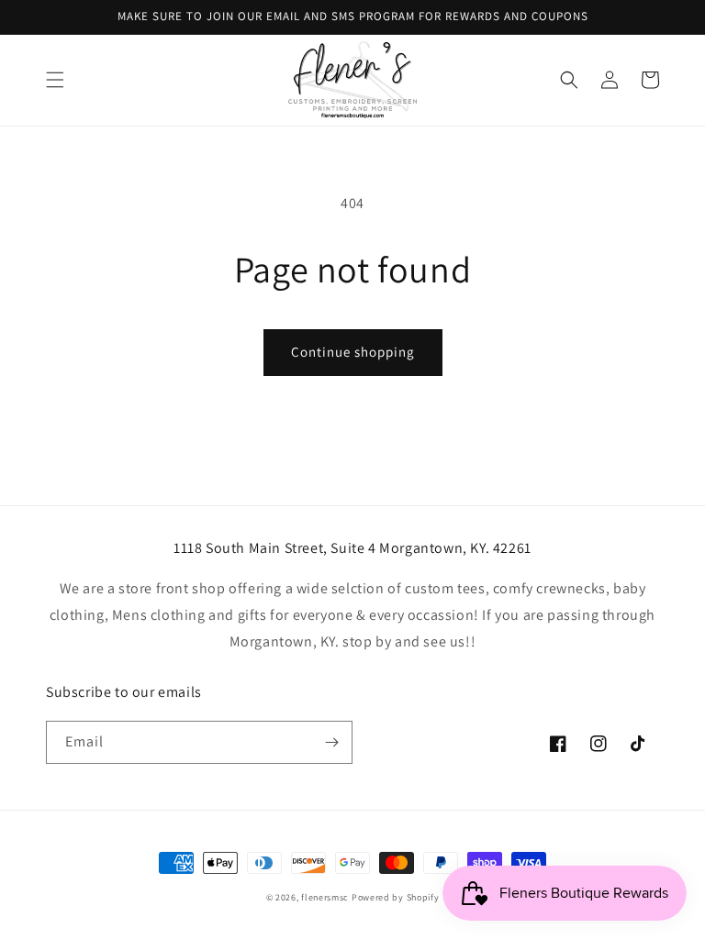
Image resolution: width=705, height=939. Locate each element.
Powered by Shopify (396, 897)
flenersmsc (325, 897)
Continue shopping (353, 351)
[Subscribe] (331, 742)
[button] (55, 80)
